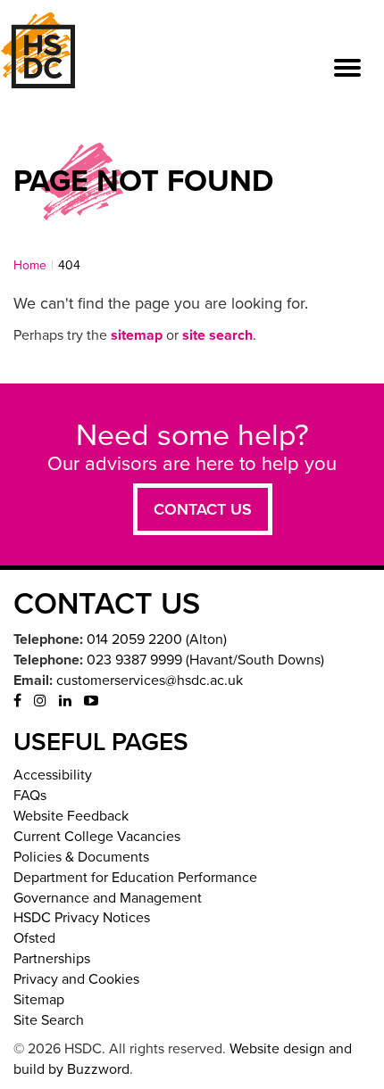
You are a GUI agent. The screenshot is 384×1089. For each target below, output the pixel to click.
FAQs (29, 795)
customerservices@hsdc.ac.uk (149, 680)
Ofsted (34, 938)
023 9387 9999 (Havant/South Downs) (205, 660)
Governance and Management (107, 898)
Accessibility (52, 775)
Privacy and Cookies (76, 979)
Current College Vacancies (96, 837)
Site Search (48, 1020)
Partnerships (51, 959)
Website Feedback (71, 816)
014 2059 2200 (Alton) (157, 639)
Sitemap (38, 1000)
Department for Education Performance (135, 878)
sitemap (137, 335)
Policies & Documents (81, 857)
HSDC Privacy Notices (81, 918)
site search (217, 335)
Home (29, 265)
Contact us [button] (203, 509)
